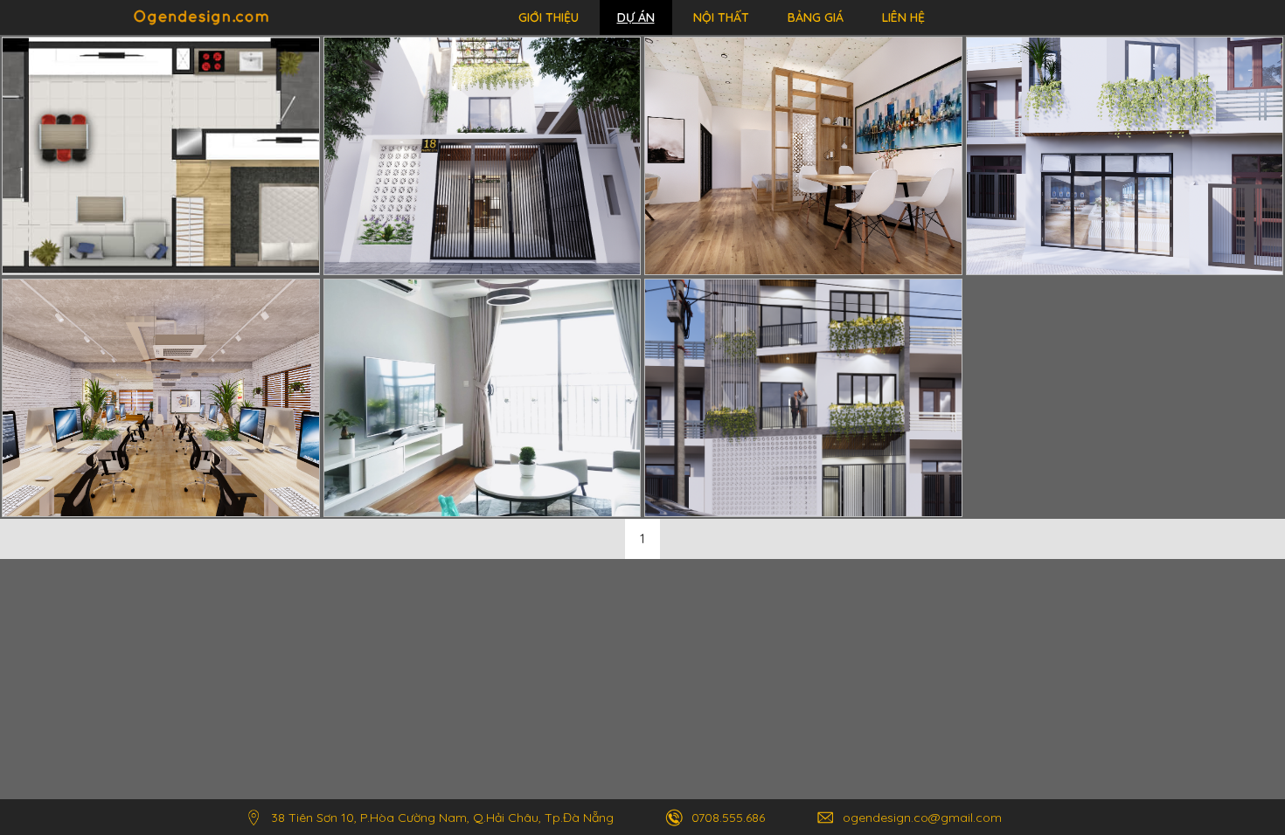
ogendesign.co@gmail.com (922, 817)
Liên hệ (903, 17)
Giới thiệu (548, 17)
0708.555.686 (728, 817)
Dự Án (636, 17)
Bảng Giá (816, 17)
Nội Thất (721, 17)
